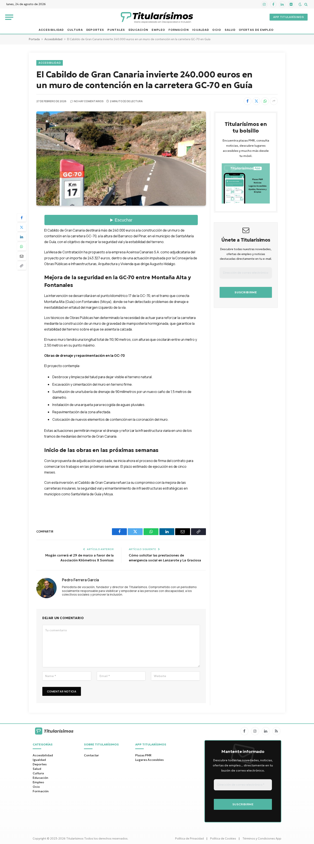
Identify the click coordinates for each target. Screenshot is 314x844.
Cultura (75, 30)
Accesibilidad (51, 30)
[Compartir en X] (256, 101)
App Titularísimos (288, 17)
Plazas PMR (143, 755)
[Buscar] (306, 4)
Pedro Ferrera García (80, 580)
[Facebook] (21, 218)
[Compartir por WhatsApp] (265, 101)
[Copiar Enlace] (21, 266)
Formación (179, 30)
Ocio (216, 30)
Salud (230, 30)
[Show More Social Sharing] (274, 101)
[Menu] (9, 17)
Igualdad (200, 30)
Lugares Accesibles (149, 760)
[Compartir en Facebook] (247, 101)
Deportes (95, 30)
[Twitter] (21, 227)
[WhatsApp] (21, 246)
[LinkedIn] (21, 237)
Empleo (158, 30)
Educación (138, 30)
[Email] (21, 256)
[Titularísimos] (157, 17)
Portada (34, 39)
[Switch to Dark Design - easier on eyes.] (300, 4)
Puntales (116, 30)
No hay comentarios (89, 101)
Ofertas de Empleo (256, 30)
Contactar (91, 755)
